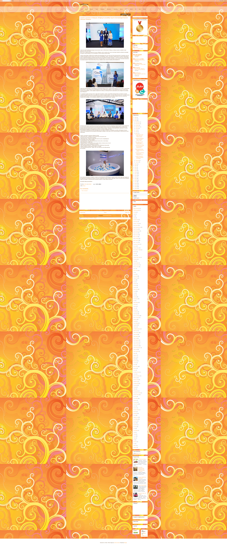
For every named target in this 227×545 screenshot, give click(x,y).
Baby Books (135, 225)
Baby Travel (135, 242)
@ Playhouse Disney (142, 459)
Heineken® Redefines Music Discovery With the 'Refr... (139, 139)
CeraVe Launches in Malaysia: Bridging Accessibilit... (139, 157)
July (136, 130)
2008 (136, 188)
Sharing (134, 411)
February (137, 160)
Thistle (134, 434)
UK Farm (135, 441)
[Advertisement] (105, 201)
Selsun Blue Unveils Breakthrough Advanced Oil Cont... (139, 142)
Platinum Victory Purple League (140, 64)
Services (135, 407)
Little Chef (135, 338)
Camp (134, 253)
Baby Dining (135, 229)
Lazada (134, 321)
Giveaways (135, 298)
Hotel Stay (135, 313)
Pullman (134, 400)
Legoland (135, 325)
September (138, 126)
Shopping (102, 9)
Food (82, 9)
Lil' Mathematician (136, 328)
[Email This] (96, 184)
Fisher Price (135, 289)
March (137, 133)
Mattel (134, 358)
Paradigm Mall (136, 383)
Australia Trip (135, 219)
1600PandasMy (136, 210)
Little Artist (135, 334)
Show (126, 9)
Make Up (135, 357)
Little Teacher (135, 351)
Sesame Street (136, 409)
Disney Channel (136, 264)
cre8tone (83, 4)
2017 (136, 173)
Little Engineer (136, 340)
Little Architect (136, 332)
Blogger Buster (138, 453)
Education (109, 9)
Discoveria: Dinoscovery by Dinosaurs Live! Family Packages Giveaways (141, 469)
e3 (133, 272)
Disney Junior (136, 266)
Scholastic (135, 402)
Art (135, 9)
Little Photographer (137, 347)
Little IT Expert (136, 343)
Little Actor (135, 330)
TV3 (134, 439)
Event (86, 9)
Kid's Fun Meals (136, 315)
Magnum (135, 355)
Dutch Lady (135, 270)
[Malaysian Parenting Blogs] (139, 33)
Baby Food (135, 236)
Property (82, 11)
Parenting (116, 9)
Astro (134, 217)
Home (105, 212)
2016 (136, 175)
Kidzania (135, 319)
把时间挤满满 (137, 55)
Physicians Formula (137, 392)
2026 (136, 117)
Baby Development (137, 227)
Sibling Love (135, 417)
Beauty (91, 9)
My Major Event (136, 372)
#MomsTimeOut (136, 208)
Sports (121, 9)
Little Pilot (135, 349)
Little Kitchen (137, 67)
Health (131, 9)
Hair (134, 300)
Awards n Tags (136, 223)
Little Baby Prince (138, 63)
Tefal (134, 432)
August (137, 128)
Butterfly (134, 251)
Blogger (125, 542)
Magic (134, 353)
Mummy (134, 368)
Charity (134, 255)
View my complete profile (138, 48)
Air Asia (134, 212)
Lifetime (134, 326)
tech (140, 9)
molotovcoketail (117, 542)
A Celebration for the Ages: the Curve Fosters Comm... (139, 135)
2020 (136, 168)
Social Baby (135, 419)
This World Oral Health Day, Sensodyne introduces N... (139, 146)
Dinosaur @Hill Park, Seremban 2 (142, 478)
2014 (136, 178)
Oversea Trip (135, 379)
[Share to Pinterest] (100, 184)
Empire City (135, 278)
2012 (136, 181)
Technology (135, 430)
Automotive (135, 221)
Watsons (135, 447)
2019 (136, 170)
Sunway (134, 426)
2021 (136, 167)
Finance (88, 11)
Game (134, 294)
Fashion (134, 283)
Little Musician (136, 345)
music (134, 370)
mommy (134, 362)
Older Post (127, 212)
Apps (134, 214)
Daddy (134, 261)
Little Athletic (135, 336)
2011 (136, 183)
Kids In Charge (136, 317)
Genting (134, 296)
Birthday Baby (136, 247)
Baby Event (135, 232)
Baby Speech (135, 240)
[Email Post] (94, 184)
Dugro (134, 268)
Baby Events (135, 234)
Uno (134, 443)
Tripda (134, 437)
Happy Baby (135, 302)
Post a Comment (84, 190)
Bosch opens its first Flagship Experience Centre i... (139, 150)
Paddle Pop (135, 381)
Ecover (134, 274)
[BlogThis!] (97, 184)
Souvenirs (135, 421)
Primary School (136, 394)
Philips (134, 389)
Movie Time (135, 366)
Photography (135, 390)
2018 (136, 172)
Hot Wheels (135, 311)
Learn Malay (135, 323)
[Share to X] (98, 184)
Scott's (134, 405)
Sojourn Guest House (142, 485)
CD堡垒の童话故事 (138, 54)
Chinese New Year (136, 257)
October (137, 125)
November (138, 123)
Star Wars (135, 424)
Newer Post (82, 212)
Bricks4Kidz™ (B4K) (137, 249)
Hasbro (134, 304)
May (137, 131)
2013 (136, 180)
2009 (136, 186)
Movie (144, 9)
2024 (136, 120)
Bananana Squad (136, 244)
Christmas (135, 259)
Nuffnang (135, 377)
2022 (136, 165)
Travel (96, 9)
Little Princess (137, 72)
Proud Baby (135, 398)
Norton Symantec (136, 375)
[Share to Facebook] (99, 184)
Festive (134, 285)
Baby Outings (135, 238)
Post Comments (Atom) (107, 215)
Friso (134, 293)
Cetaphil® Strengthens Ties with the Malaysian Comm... (139, 153)
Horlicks (134, 310)
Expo (134, 281)
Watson (134, 445)
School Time (135, 404)
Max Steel (135, 360)
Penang (134, 387)
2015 (136, 176)
